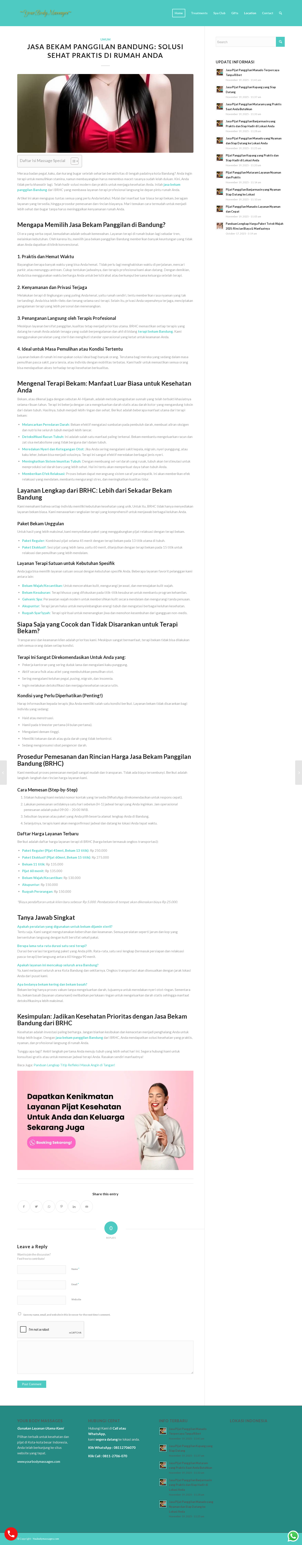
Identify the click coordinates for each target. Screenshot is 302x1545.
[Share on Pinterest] (61, 1206)
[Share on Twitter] (36, 1206)
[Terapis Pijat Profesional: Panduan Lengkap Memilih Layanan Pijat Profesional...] (3, 772)
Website (76, 1299)
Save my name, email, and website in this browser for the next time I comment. (66, 1314)
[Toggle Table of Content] (72, 161)
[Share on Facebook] (24, 1206)
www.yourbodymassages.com (38, 1461)
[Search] (280, 13)
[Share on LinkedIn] (74, 1206)
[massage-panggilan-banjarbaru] (105, 113)
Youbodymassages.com (46, 1538)
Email (75, 1284)
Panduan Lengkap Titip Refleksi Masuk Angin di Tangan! (74, 1065)
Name (75, 1269)
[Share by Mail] (87, 1206)
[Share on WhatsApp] (49, 1206)
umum (105, 39)
